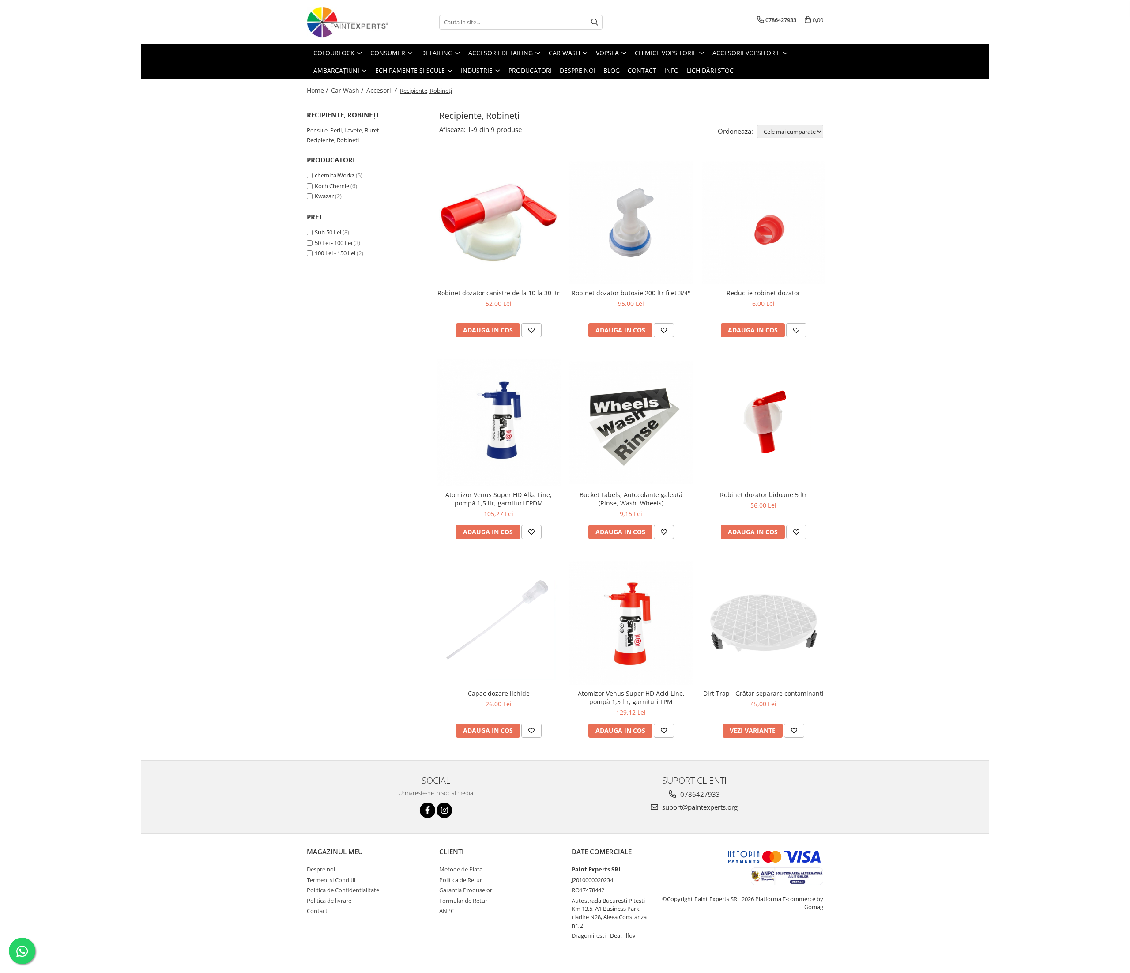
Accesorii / (382, 90)
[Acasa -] (351, 22)
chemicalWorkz (334, 175)
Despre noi (321, 869)
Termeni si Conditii (331, 880)
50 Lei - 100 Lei (333, 243)
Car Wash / (348, 90)
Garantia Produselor (465, 890)
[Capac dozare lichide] (499, 623)
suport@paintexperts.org (699, 807)
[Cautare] (595, 22)
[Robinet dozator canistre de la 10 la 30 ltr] (499, 222)
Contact (317, 911)
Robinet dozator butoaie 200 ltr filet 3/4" (631, 293)
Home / (318, 90)
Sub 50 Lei (328, 232)
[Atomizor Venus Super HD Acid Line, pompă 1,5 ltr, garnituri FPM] (631, 623)
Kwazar (324, 196)
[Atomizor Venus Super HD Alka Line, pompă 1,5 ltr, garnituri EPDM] (499, 422)
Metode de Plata (460, 869)
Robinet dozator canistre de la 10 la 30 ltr (498, 293)
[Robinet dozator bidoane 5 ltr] (763, 422)
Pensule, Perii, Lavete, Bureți (343, 130)
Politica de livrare (329, 901)
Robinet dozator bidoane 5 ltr (763, 494)
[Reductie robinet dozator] (763, 222)
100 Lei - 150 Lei (335, 253)
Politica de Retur (460, 880)
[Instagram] (444, 810)
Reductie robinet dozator (763, 293)
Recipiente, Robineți (333, 140)
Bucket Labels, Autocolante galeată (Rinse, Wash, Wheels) (631, 498)
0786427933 (699, 794)
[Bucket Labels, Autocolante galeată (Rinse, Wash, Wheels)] (631, 422)
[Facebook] (427, 810)
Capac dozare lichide (499, 693)
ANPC (446, 911)
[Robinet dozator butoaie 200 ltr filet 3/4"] (631, 222)
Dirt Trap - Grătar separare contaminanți (763, 693)
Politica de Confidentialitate (343, 890)
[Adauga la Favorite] (531, 330)
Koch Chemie (332, 186)
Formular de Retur (463, 901)
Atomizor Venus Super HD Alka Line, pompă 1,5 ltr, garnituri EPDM (498, 498)
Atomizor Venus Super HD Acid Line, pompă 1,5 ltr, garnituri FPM (631, 697)
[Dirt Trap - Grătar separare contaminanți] (763, 623)
